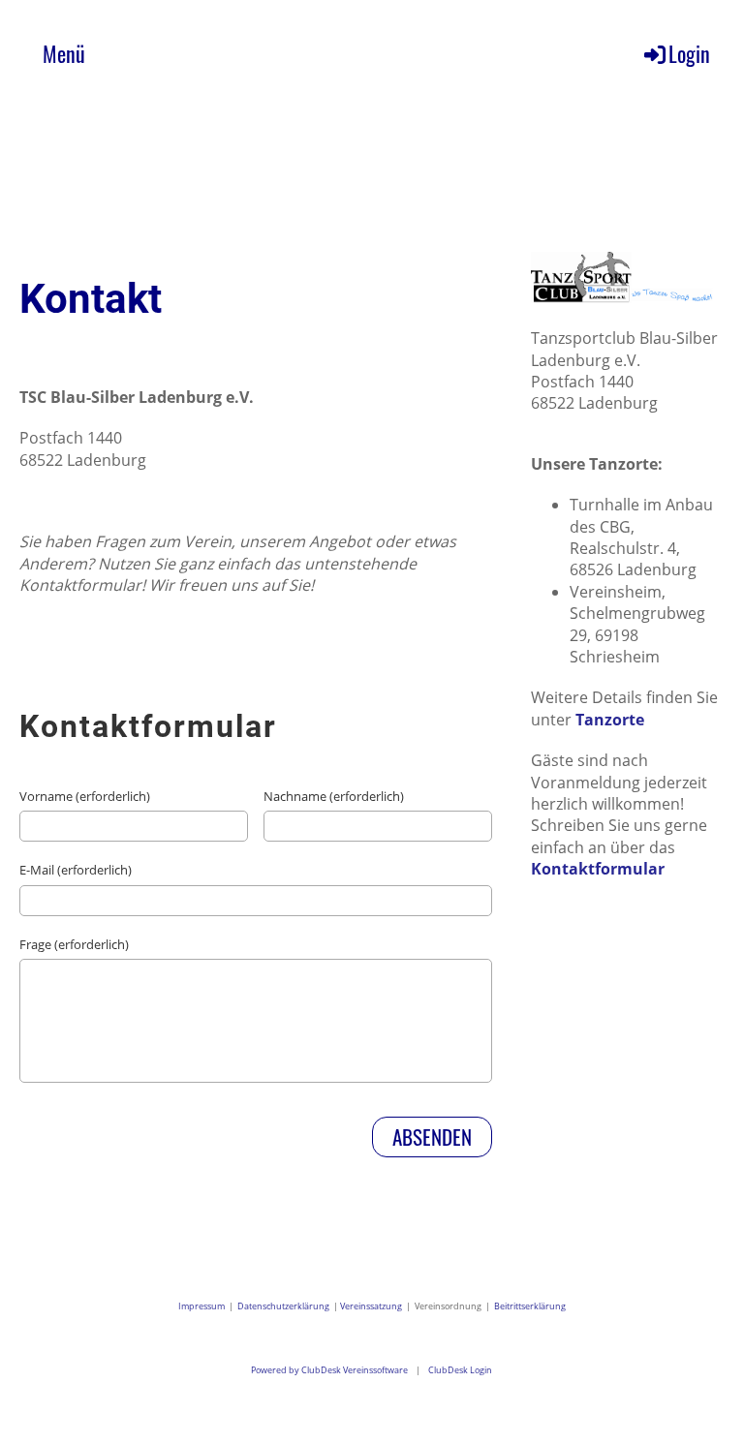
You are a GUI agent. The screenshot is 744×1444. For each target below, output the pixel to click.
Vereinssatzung (371, 1306)
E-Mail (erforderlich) (75, 869)
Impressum (203, 1306)
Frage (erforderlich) (74, 944)
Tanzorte (609, 719)
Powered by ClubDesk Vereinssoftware (329, 1370)
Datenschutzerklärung (283, 1306)
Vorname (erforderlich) (84, 796)
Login (689, 53)
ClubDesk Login (460, 1370)
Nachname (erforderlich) (334, 796)
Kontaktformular (598, 868)
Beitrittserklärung (530, 1306)
